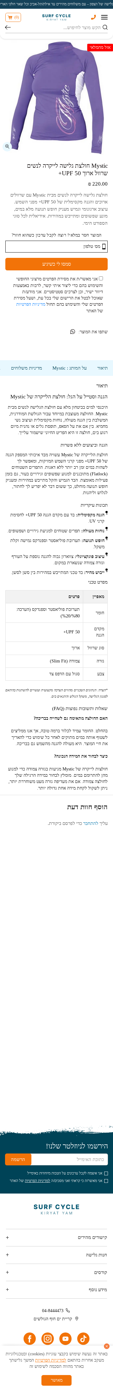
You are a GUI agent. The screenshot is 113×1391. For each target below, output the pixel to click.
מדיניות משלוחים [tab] (26, 368)
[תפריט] (104, 17)
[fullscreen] (7, 146)
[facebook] (30, 1338)
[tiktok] (83, 1338)
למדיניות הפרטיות (37, 1181)
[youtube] (65, 1338)
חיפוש (7, 28)
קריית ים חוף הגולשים (53, 1319)
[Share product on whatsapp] (72, 332)
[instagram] (47, 1338)
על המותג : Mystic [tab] (69, 368)
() (16, 17)
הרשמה (18, 1159)
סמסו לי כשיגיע (56, 264)
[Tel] (93, 17)
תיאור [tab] (102, 368)
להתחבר (90, 823)
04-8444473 (52, 1310)
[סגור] (107, 1346)
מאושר (56, 1380)
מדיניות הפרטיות (30, 304)
